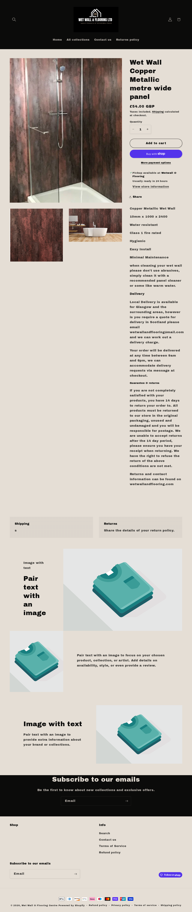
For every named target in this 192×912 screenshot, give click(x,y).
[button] (14, 19)
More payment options (156, 162)
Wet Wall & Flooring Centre (40, 905)
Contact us (107, 839)
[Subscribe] (126, 801)
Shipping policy (171, 905)
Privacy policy (120, 905)
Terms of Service (112, 846)
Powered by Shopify (71, 905)
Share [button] (137, 196)
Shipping (158, 111)
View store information (150, 186)
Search (104, 833)
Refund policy (110, 852)
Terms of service (145, 905)
